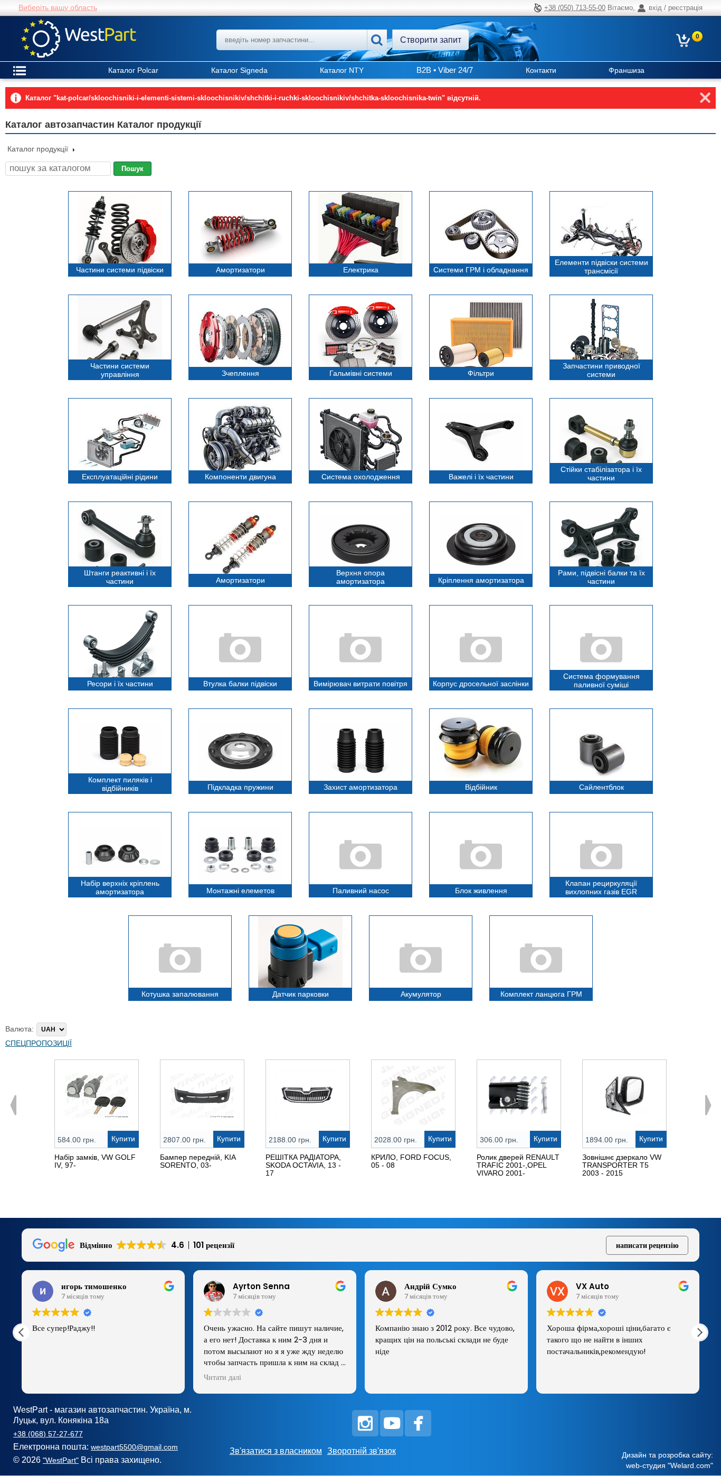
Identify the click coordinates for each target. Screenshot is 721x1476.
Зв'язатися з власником (276, 1450)
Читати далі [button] (222, 1378)
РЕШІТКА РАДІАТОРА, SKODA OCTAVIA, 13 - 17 (303, 1165)
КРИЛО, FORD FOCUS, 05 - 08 (411, 1161)
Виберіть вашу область (57, 7)
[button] (699, 1332)
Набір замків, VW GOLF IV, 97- (95, 1161)
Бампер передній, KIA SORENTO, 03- (197, 1161)
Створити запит (430, 39)
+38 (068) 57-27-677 (48, 1434)
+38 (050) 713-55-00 (574, 8)
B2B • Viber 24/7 (444, 69)
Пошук (132, 169)
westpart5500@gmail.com (134, 1447)
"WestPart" (61, 1460)
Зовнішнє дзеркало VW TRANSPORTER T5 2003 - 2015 (621, 1165)
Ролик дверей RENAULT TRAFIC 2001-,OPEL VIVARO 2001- (518, 1165)
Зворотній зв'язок (361, 1450)
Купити (123, 1138)
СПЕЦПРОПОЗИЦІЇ (38, 1043)
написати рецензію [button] (647, 1245)
